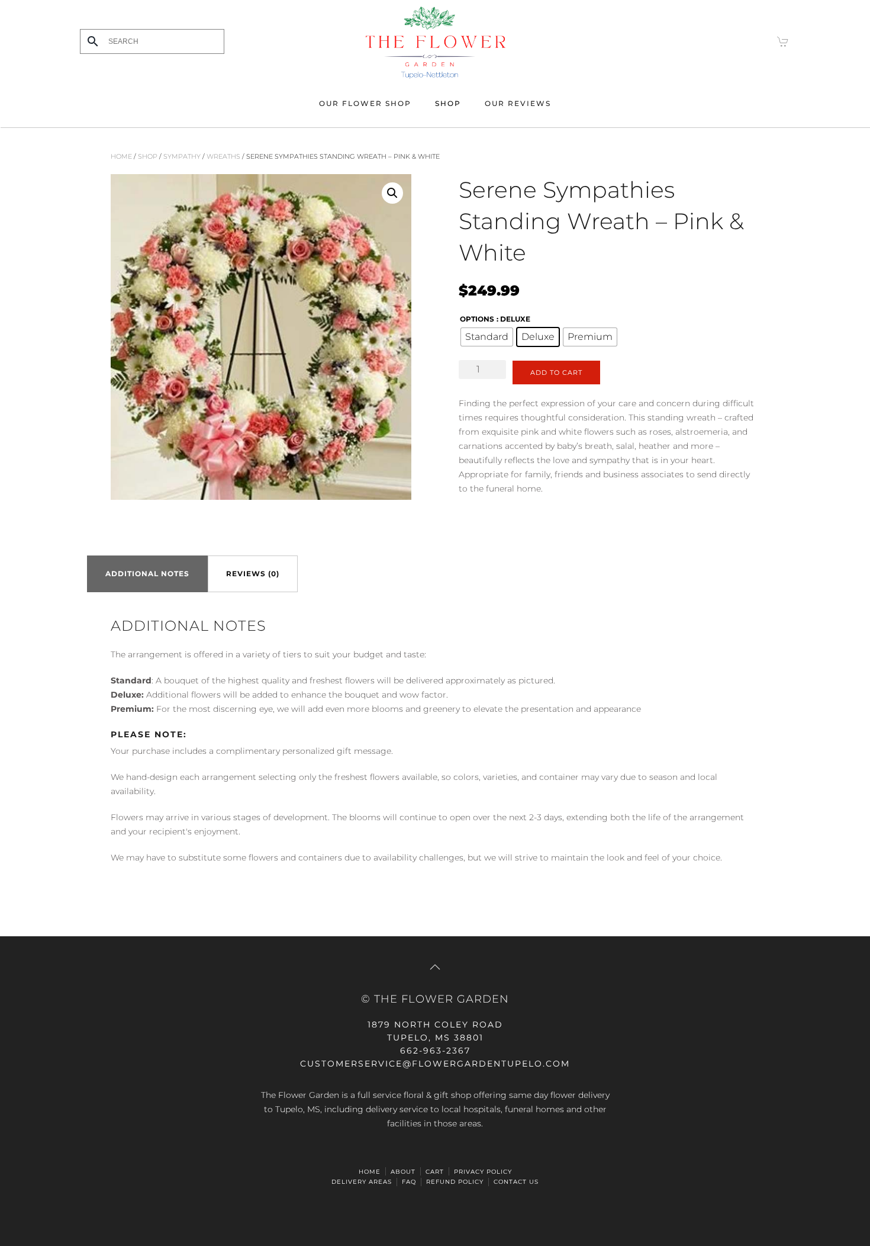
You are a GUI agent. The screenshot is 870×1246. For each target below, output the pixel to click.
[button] (392, 193)
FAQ (409, 1182)
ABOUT (403, 1172)
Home (121, 156)
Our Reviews (518, 103)
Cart (435, 1172)
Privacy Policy (483, 1172)
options (477, 318)
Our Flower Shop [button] (365, 103)
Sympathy (182, 156)
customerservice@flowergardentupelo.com (435, 1063)
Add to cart (556, 372)
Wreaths (223, 156)
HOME (370, 1172)
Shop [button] (448, 103)
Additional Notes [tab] (147, 573)
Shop (147, 156)
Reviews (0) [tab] (252, 573)
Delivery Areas (361, 1182)
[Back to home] (435, 41)
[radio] (487, 337)
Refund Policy (455, 1182)
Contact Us (516, 1182)
